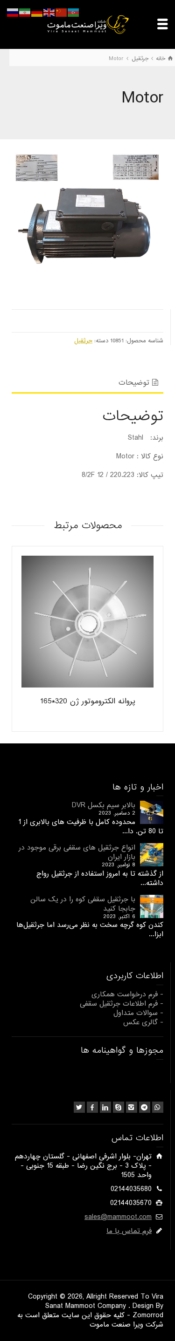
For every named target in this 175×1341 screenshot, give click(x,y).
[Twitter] (79, 1107)
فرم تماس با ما (129, 1231)
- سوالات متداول (138, 1013)
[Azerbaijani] (74, 12)
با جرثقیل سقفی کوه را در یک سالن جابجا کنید (82, 904)
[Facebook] (92, 1107)
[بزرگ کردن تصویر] (87, 226)
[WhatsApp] (157, 1107)
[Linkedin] (105, 1107)
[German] (37, 12)
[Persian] (25, 12)
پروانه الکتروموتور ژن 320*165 (87, 701)
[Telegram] (144, 1107)
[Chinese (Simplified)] (62, 12)
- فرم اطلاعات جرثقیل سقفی (121, 1003)
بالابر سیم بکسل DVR (103, 805)
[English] (49, 12)
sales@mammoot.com (118, 1217)
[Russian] (13, 12)
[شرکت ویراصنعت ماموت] (88, 24)
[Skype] (118, 1107)
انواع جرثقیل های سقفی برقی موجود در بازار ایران (77, 852)
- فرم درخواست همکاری (127, 994)
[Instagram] (131, 1107)
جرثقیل (83, 340)
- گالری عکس (143, 1022)
